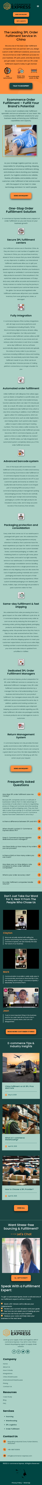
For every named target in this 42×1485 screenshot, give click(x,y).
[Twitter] (23, 1352)
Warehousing (11, 1420)
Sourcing (9, 1416)
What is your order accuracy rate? (16, 875)
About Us (6, 1367)
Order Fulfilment (12, 1429)
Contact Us (7, 1386)
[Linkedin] (28, 1352)
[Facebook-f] (14, 1352)
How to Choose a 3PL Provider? (19, 1189)
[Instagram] (19, 1352)
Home (5, 1364)
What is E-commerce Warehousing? (15, 1139)
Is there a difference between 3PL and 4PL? (20, 821)
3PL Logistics (11, 1425)
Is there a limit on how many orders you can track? (18, 856)
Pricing (5, 1383)
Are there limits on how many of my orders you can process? (20, 847)
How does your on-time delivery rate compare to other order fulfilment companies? (17, 866)
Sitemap (27, 1483)
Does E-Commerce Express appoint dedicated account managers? (17, 838)
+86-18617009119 (14, 1450)
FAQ (4, 1403)
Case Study (7, 1397)
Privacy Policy (17, 1483)
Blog (4, 1400)
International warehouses (13, 1380)
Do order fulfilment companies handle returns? (18, 883)
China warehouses (10, 1377)
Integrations (7, 1373)
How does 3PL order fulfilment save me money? (18, 795)
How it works (8, 1370)
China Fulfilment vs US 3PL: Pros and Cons (19, 1087)
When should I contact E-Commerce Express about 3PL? (17, 830)
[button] (38, 6)
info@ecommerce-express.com (20, 1456)
